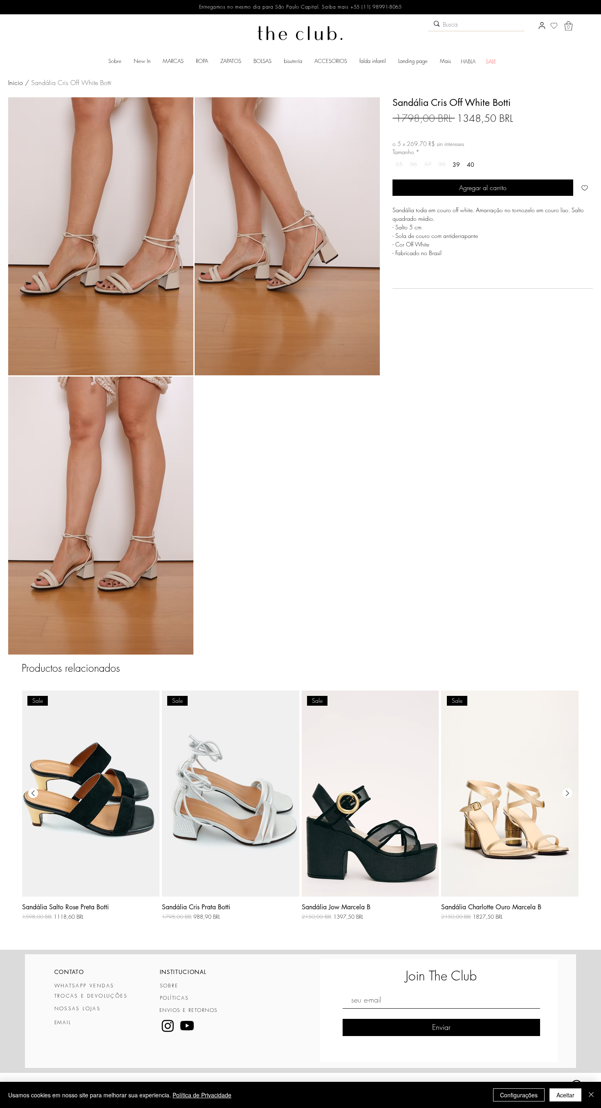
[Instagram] (168, 1026)
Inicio (15, 82)
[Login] (542, 25)
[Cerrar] (591, 1094)
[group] (300, 816)
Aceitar (565, 1095)
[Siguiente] (567, 793)
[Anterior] (33, 793)
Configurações (519, 1095)
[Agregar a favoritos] (584, 187)
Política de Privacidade (202, 1095)
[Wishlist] (554, 25)
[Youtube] (187, 1026)
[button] (568, 26)
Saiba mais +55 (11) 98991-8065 (361, 6)
